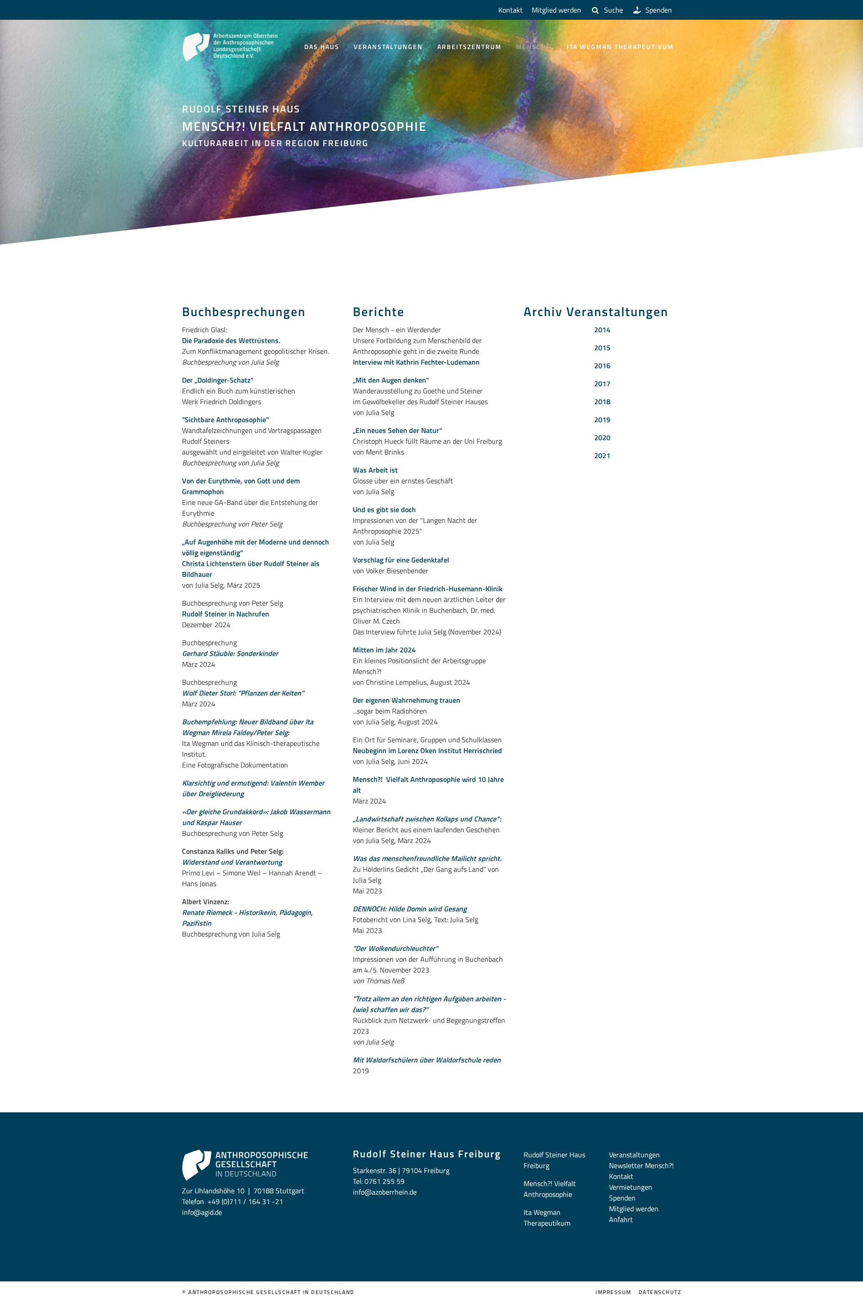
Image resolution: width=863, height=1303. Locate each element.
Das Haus (321, 46)
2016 (602, 365)
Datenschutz (660, 1292)
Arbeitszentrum (469, 46)
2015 (602, 347)
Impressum (614, 1292)
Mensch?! (534, 46)
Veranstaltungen (388, 46)
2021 (602, 455)
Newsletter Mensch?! (641, 1165)
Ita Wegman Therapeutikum (620, 46)
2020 (602, 437)
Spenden (658, 9)
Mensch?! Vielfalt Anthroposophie (550, 1189)
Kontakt (510, 9)
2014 (602, 329)
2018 (602, 401)
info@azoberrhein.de (385, 1192)
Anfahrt (621, 1219)
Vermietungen (630, 1187)
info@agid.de (202, 1212)
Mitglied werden (556, 9)
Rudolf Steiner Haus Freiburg (554, 1160)
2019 (602, 419)
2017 (602, 383)
